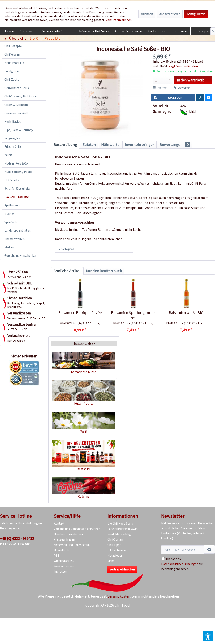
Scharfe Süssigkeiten (18, 189)
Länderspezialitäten (17, 230)
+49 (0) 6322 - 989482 (17, 538)
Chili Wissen (12, 54)
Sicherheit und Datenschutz (72, 545)
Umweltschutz (63, 550)
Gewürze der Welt (16, 113)
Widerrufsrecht (64, 561)
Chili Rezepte (13, 46)
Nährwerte (110, 144)
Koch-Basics (12, 121)
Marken (9, 247)
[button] (208, 636)
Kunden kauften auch (104, 270)
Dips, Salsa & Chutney (18, 130)
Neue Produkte (14, 63)
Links (111, 561)
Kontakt (59, 523)
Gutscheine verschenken (20, 256)
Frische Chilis (13, 147)
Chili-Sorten (115, 539)
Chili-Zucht (11, 80)
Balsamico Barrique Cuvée (80, 312)
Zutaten (89, 144)
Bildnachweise (117, 550)
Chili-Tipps (114, 545)
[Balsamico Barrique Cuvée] (80, 293)
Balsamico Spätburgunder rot (133, 315)
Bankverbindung (64, 566)
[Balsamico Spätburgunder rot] (133, 293)
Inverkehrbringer (139, 144)
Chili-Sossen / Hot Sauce (20, 96)
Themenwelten (14, 239)
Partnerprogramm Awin (123, 529)
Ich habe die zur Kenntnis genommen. (182, 564)
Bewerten (183, 87)
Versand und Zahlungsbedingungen (77, 529)
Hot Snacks (11, 180)
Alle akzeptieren (169, 14)
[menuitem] (9, 31)
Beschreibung (65, 144)
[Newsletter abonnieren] (209, 549)
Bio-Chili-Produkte (16, 197)
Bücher (9, 214)
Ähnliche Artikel (67, 270)
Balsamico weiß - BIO (186, 312)
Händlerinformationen (68, 534)
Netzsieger (115, 555)
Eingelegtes (12, 138)
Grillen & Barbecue (16, 105)
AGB (56, 555)
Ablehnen (147, 14)
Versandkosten (119, 596)
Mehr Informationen (118, 20)
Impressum (61, 571)
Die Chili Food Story (120, 523)
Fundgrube (11, 71)
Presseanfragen (64, 539)
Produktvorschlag (119, 534)
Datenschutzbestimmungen (179, 564)
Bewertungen (174, 144)
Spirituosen (12, 205)
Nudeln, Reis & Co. (16, 163)
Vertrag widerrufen (122, 569)
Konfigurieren (196, 14)
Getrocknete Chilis (16, 88)
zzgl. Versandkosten (183, 66)
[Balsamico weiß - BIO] (186, 293)
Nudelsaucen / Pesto (18, 172)
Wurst (8, 155)
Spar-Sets (10, 222)
